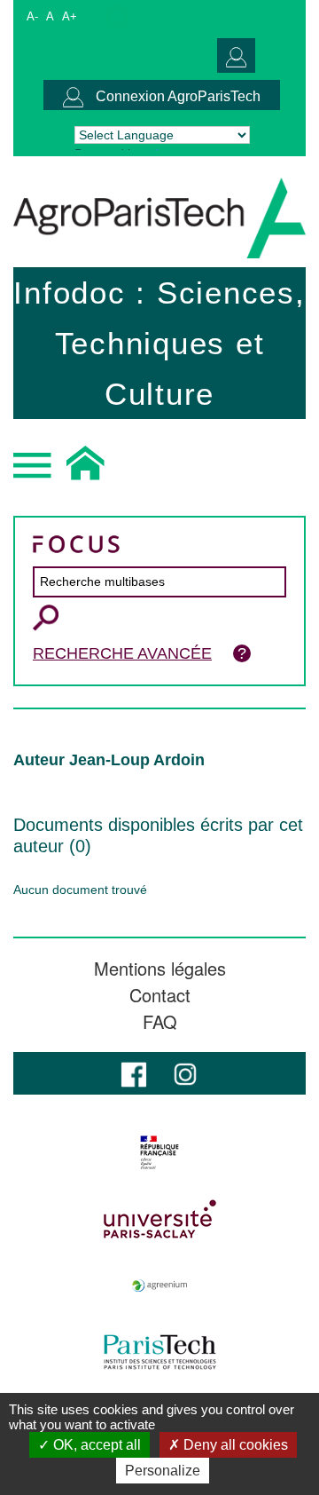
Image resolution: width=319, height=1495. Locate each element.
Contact (160, 995)
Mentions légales (160, 968)
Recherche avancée (122, 653)
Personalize (162, 1470)
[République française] (159, 1152)
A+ (69, 16)
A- (32, 16)
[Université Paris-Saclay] (159, 1219)
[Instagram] (185, 1073)
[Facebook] (134, 1073)
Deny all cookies (234, 1444)
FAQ (160, 1022)
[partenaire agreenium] (159, 1285)
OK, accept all (95, 1444)
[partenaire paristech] (159, 1352)
